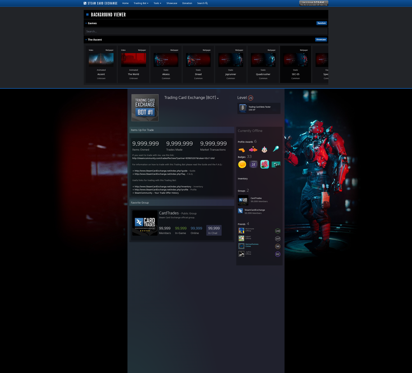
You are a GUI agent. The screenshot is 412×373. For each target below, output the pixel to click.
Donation (187, 3)
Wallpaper (109, 50)
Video (91, 50)
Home (125, 3)
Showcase (172, 3)
